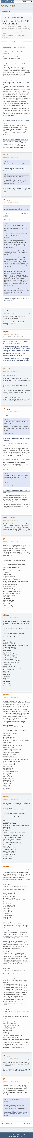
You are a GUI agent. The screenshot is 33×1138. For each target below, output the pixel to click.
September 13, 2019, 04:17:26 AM (10, 541)
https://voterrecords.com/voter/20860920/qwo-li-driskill (16, 215)
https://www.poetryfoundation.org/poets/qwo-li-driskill (16, 121)
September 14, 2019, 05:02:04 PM (10, 1058)
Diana (6, 539)
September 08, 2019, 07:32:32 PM (10, 334)
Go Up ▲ (23, 1134)
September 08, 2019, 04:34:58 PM (10, 157)
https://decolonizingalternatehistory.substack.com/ (15, 140)
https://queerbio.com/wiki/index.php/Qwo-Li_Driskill (15, 64)
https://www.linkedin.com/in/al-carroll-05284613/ (15, 147)
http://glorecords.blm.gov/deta (20, 1039)
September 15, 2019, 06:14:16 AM (10, 1081)
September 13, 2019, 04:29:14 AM (10, 618)
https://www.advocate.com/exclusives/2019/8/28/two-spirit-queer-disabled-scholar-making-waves (16, 190)
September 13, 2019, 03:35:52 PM (10, 697)
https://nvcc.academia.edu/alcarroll (12, 141)
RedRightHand (9, 518)
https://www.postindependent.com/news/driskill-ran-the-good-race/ (16, 400)
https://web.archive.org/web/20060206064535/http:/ (16, 379)
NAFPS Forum (8, 6)
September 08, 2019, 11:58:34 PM (10, 411)
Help (9, 1134)
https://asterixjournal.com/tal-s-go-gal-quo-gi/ (16, 359)
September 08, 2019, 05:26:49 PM (10, 202)
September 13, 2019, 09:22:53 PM (10, 869)
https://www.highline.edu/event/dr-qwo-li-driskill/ (15, 169)
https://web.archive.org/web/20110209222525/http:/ (16, 386)
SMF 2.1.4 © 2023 (12, 1136)
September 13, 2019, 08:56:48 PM (10, 799)
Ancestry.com (7, 936)
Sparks (6, 332)
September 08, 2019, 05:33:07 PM (10, 313)
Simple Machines (21, 1136)
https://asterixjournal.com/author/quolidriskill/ (16, 360)
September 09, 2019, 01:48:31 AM (10, 520)
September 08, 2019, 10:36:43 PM (10, 371)
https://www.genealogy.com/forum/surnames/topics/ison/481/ (16, 439)
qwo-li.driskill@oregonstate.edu (17, 355)
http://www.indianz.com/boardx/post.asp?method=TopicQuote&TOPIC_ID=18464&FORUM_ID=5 (16, 82)
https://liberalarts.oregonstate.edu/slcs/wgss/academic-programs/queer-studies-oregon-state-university (16, 350)
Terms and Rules (15, 1134)
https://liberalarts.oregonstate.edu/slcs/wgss (15, 347)
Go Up (3, 1123)
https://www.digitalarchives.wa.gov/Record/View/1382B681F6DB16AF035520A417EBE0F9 (16, 1070)
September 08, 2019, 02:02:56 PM (10, 50)
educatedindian (10, 47)
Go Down (4, 42)
